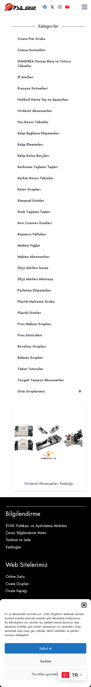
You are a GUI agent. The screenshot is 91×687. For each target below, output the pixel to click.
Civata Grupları (17, 583)
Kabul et (46, 648)
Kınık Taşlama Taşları (34, 211)
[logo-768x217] (20, 7)
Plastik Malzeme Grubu (36, 301)
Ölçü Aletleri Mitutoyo (35, 279)
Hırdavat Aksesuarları (35, 110)
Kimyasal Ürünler (31, 200)
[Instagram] (59, 7)
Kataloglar (13, 547)
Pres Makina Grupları (34, 324)
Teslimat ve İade (18, 540)
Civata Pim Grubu (31, 38)
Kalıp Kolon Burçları (33, 155)
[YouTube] (67, 7)
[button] (84, 605)
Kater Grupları (29, 189)
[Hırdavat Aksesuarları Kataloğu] (48, 407)
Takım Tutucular (30, 369)
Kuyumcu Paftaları (32, 234)
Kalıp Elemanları (30, 144)
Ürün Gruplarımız (49, 391)
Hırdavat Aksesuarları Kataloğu (48, 483)
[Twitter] (52, 7)
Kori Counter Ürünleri (35, 223)
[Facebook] (45, 7)
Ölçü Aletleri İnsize (33, 268)
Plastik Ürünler (29, 312)
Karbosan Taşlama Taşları (38, 167)
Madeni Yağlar (29, 245)
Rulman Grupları (30, 357)
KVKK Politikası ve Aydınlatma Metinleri (36, 526)
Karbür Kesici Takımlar (35, 178)
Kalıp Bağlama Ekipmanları (38, 133)
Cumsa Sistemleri (31, 50)
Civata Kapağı (17, 590)
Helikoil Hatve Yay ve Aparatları (43, 99)
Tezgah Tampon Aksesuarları (41, 380)
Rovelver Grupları (32, 346)
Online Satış (15, 576)
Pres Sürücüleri (30, 335)
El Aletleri (25, 77)
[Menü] (84, 7)
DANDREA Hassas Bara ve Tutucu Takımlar (44, 63)
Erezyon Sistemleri (33, 88)
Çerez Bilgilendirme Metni (26, 533)
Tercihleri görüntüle (46, 674)
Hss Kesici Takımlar (33, 122)
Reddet (45, 661)
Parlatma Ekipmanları (34, 290)
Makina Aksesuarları (33, 256)
